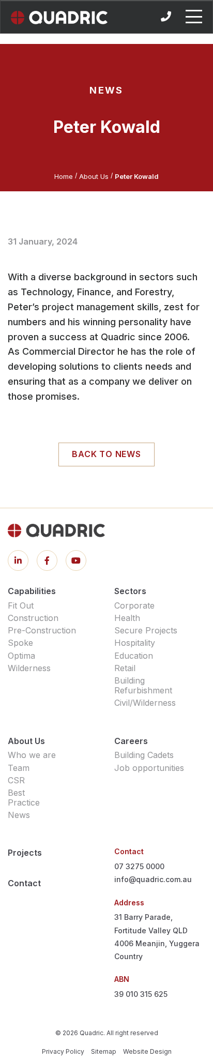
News (19, 815)
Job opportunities (149, 768)
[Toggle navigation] (194, 16)
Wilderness (29, 668)
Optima (21, 655)
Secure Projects (145, 630)
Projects (25, 852)
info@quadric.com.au (153, 879)
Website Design (147, 1051)
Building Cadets (144, 755)
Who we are (32, 755)
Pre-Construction (42, 630)
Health (127, 618)
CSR (16, 780)
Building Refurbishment (143, 685)
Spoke (20, 643)
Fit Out (21, 605)
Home (63, 176)
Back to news (106, 454)
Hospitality (134, 643)
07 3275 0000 (139, 866)
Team (18, 768)
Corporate (134, 605)
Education (133, 655)
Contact (24, 883)
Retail (124, 668)
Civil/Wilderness (145, 703)
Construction (33, 618)
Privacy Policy (63, 1051)
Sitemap (103, 1051)
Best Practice (24, 797)
